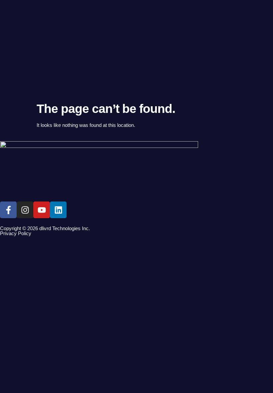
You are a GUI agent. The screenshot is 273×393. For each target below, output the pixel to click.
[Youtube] (41, 209)
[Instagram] (25, 209)
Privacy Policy (15, 233)
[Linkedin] (58, 209)
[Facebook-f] (8, 209)
